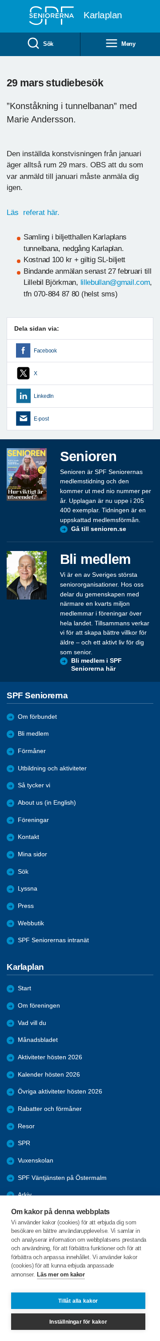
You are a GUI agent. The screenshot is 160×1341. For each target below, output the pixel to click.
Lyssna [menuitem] (27, 888)
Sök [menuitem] (48, 44)
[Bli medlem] (27, 575)
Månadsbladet (38, 1040)
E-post (41, 418)
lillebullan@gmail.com (115, 282)
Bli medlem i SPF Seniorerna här (96, 664)
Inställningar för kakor (78, 1322)
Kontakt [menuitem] (28, 837)
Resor (26, 1126)
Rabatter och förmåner (50, 1109)
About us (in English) (47, 802)
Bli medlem (33, 733)
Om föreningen (39, 1005)
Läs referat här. (34, 212)
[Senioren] (27, 474)
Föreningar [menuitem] (33, 820)
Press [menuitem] (26, 906)
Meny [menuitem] (128, 44)
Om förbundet (37, 716)
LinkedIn (44, 396)
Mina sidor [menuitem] (32, 854)
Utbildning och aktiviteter (52, 768)
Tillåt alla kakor (78, 1301)
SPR (24, 1143)
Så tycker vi (34, 785)
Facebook (45, 350)
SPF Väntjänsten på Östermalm (62, 1178)
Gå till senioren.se (98, 529)
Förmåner (32, 751)
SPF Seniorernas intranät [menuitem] (53, 940)
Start (24, 988)
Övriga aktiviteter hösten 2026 (60, 1091)
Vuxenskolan (35, 1160)
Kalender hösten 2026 (49, 1074)
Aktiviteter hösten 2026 (50, 1057)
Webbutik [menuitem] (31, 923)
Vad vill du (32, 1023)
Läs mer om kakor (60, 1274)
